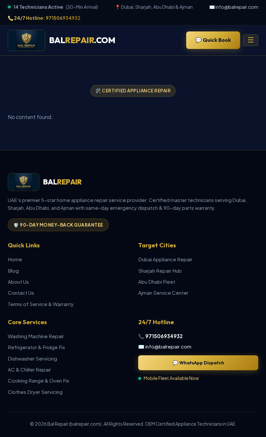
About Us (18, 281)
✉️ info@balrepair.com (233, 7)
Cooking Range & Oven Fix (38, 380)
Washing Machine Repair (36, 336)
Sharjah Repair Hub (160, 270)
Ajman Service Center (163, 292)
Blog (13, 270)
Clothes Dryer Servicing (35, 392)
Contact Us (21, 292)
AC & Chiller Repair (29, 369)
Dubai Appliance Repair (165, 259)
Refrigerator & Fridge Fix (36, 347)
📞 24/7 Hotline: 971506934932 (44, 18)
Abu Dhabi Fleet (156, 281)
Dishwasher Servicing (32, 358)
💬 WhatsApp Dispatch (198, 363)
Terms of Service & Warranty (41, 304)
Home (15, 259)
